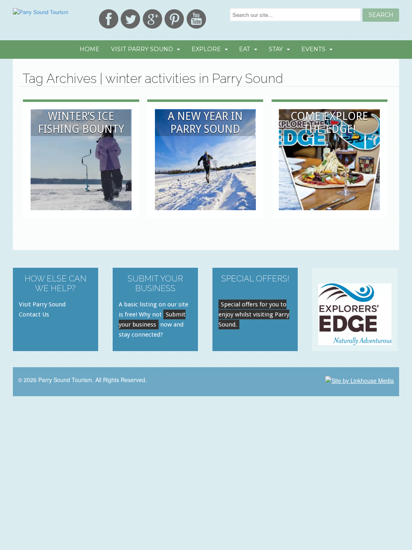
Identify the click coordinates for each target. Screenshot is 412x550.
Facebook (108, 19)
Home (89, 49)
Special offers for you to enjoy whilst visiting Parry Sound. (253, 314)
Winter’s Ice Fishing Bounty (81, 122)
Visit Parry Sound (142, 49)
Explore (206, 49)
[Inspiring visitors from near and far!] (40, 12)
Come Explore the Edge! (329, 122)
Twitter (130, 19)
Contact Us (34, 314)
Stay (276, 49)
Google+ (152, 19)
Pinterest (174, 19)
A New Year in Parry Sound (205, 122)
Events (313, 49)
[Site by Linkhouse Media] (359, 380)
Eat (244, 49)
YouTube (196, 19)
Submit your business (152, 319)
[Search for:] (296, 15)
